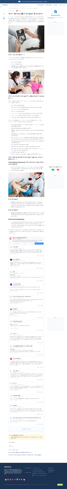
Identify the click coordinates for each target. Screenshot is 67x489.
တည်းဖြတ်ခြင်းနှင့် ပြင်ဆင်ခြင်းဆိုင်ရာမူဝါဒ (39, 473)
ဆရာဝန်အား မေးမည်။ (39, 243)
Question (15, 405)
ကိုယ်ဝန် (36, 16)
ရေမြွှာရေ (12, 144)
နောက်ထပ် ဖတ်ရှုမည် (14, 253)
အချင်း (12, 113)
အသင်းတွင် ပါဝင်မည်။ (26, 429)
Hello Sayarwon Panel (55, 15)
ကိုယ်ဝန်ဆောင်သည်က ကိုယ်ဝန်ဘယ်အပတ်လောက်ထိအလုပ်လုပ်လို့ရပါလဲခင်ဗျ (27, 417)
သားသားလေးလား (13, 64)
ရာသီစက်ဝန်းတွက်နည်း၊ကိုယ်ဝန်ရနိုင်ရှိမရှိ (22, 296)
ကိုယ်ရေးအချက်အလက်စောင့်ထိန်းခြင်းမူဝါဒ (38, 471)
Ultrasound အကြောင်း (16, 395)
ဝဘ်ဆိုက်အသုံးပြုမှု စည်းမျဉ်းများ (37, 470)
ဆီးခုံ (14, 271)
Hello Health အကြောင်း (51, 470)
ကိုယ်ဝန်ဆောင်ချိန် (16, 259)
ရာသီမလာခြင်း (15, 246)
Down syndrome (21, 139)
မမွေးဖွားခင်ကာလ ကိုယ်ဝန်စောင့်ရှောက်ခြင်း (32, 8)
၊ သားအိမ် (16, 113)
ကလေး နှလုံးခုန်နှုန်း (15, 109)
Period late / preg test (17, 321)
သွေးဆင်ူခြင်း (15, 308)
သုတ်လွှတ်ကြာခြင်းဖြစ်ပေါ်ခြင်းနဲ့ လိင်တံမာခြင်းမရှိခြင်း (22, 346)
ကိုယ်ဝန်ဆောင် (11, 16)
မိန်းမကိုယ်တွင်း (27, 167)
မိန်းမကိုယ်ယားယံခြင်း (17, 284)
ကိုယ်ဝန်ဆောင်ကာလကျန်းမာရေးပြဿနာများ (13, 8)
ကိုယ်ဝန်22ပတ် (16, 370)
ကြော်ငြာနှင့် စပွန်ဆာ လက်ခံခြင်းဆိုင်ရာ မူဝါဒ (39, 475)
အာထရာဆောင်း (29, 18)
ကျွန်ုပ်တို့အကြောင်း (50, 471)
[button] (14, 11)
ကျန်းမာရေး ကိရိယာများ (28, 472)
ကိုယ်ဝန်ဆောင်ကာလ (22, 8)
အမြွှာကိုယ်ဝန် (14, 111)
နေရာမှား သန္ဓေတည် (15, 115)
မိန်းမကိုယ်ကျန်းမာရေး (17, 358)
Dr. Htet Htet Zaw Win (51, 17)
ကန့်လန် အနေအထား (37, 124)
